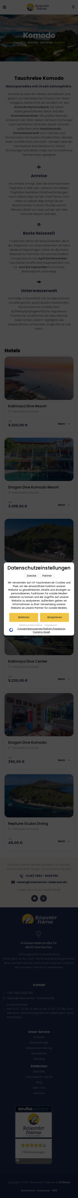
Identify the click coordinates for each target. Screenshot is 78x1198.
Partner (47, 576)
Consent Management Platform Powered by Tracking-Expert (41, 630)
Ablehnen (23, 617)
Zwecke (31, 576)
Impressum (51, 625)
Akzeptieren (54, 617)
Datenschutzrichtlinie (31, 625)
